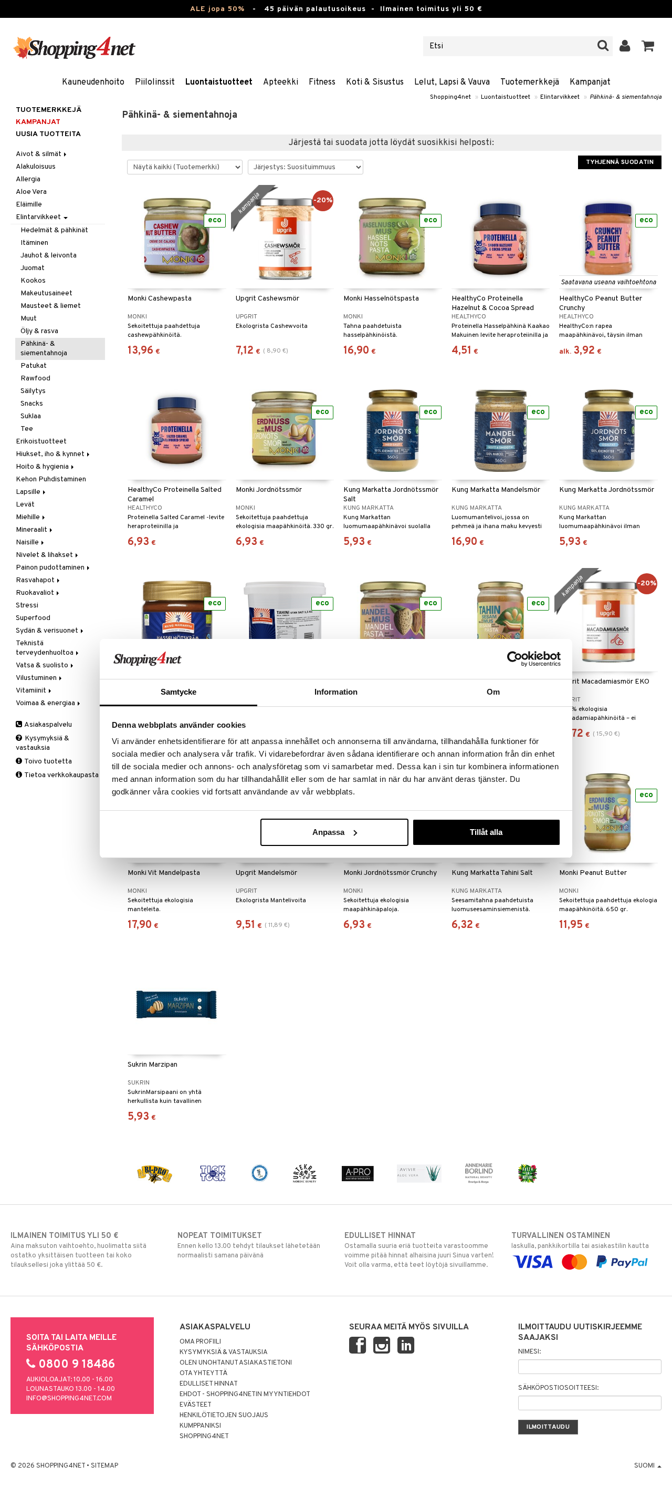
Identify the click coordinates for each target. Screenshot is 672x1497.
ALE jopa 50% (217, 9)
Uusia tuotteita (48, 134)
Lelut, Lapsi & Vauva (452, 82)
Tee (26, 429)
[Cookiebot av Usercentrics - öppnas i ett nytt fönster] (515, 659)
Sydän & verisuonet (48, 630)
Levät (25, 504)
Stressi (27, 605)
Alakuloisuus (36, 166)
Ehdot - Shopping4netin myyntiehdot (245, 1394)
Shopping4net (450, 97)
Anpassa (328, 832)
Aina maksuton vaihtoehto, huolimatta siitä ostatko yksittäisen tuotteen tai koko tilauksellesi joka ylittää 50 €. (78, 1250)
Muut (28, 318)
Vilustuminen (37, 678)
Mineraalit (32, 529)
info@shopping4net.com (69, 1399)
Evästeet (196, 1405)
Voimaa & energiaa (46, 703)
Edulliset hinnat (209, 1384)
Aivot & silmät (39, 154)
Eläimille (29, 204)
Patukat (33, 366)
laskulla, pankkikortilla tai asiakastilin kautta (580, 1241)
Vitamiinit (32, 690)
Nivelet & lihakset (45, 555)
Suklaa (30, 416)
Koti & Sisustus (375, 82)
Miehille (28, 517)
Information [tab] (336, 691)
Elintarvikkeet (560, 97)
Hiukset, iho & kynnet (51, 454)
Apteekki (280, 82)
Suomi (645, 1466)
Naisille (28, 542)
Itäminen (34, 243)
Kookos (33, 280)
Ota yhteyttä (203, 1373)
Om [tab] (493, 691)
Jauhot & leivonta (48, 255)
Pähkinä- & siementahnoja (626, 97)
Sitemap (104, 1466)
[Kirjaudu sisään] (625, 46)
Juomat (32, 268)
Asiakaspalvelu (47, 724)
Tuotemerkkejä (529, 82)
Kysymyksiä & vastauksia (42, 743)
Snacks (31, 403)
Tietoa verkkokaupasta (61, 775)
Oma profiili (200, 1342)
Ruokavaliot (36, 593)
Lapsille (29, 492)
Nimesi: (529, 1352)
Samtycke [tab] (179, 691)
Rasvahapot (36, 580)
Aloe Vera (31, 192)
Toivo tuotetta (47, 761)
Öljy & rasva (39, 331)
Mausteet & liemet (50, 306)
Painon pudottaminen (51, 567)
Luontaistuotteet (219, 82)
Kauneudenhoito (93, 82)
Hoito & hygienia (43, 466)
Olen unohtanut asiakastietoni (236, 1363)
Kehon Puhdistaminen (51, 479)
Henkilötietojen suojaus (224, 1415)
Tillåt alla (486, 832)
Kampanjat (590, 82)
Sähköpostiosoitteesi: (558, 1388)
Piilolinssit (155, 82)
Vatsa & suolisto (43, 665)
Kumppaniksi (200, 1426)
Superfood (33, 618)
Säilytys (33, 391)
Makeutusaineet (46, 293)
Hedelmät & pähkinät (54, 230)
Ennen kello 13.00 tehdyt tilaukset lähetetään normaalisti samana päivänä (248, 1245)
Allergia (28, 179)
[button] (648, 46)
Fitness (322, 82)
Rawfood (35, 378)
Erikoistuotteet (41, 441)
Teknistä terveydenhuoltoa (45, 648)
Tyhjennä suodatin (620, 162)
